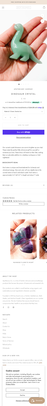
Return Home (7, 337)
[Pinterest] (13, 307)
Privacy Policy (10, 384)
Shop (4, 330)
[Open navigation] (3, 7)
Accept (22, 390)
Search (5, 319)
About (4, 323)
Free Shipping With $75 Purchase (23, 2)
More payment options (23, 137)
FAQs (4, 334)
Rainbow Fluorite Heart (23, 262)
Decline (22, 395)
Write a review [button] (23, 204)
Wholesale (6, 348)
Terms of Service (8, 341)
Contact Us (6, 326)
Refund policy (7, 344)
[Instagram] (8, 307)
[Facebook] (3, 307)
